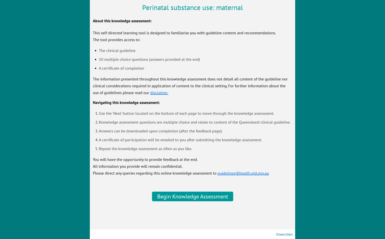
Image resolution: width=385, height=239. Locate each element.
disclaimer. (159, 92)
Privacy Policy (284, 234)
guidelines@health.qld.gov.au (243, 173)
